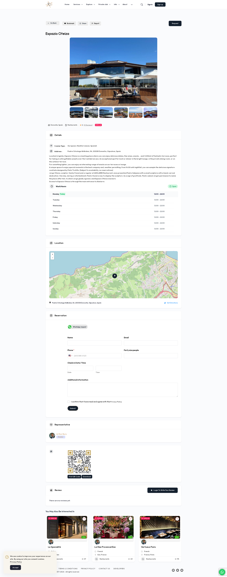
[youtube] (181, 570)
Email (126, 337)
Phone (71, 350)
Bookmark (70, 23)
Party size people (131, 350)
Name (70, 337)
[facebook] (173, 570)
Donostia (54, 125)
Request (175, 23)
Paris (106, 555)
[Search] (141, 4)
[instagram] (177, 570)
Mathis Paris (147, 547)
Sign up (160, 4)
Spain (60, 125)
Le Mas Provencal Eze (58, 547)
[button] (73, 71)
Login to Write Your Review (164, 490)
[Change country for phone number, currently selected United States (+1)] (70, 355)
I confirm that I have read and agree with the (96, 401)
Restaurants (72, 125)
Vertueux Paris (101, 547)
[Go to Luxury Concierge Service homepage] (49, 4)
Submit (73, 408)
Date (69, 372)
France (57, 555)
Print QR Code (74, 477)
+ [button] (52, 254)
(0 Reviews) (88, 125)
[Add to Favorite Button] (84, 519)
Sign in (150, 4)
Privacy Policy (116, 402)
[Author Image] (51, 542)
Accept (15, 567)
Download (87, 477)
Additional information (78, 380)
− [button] (52, 258)
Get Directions (172, 303)
